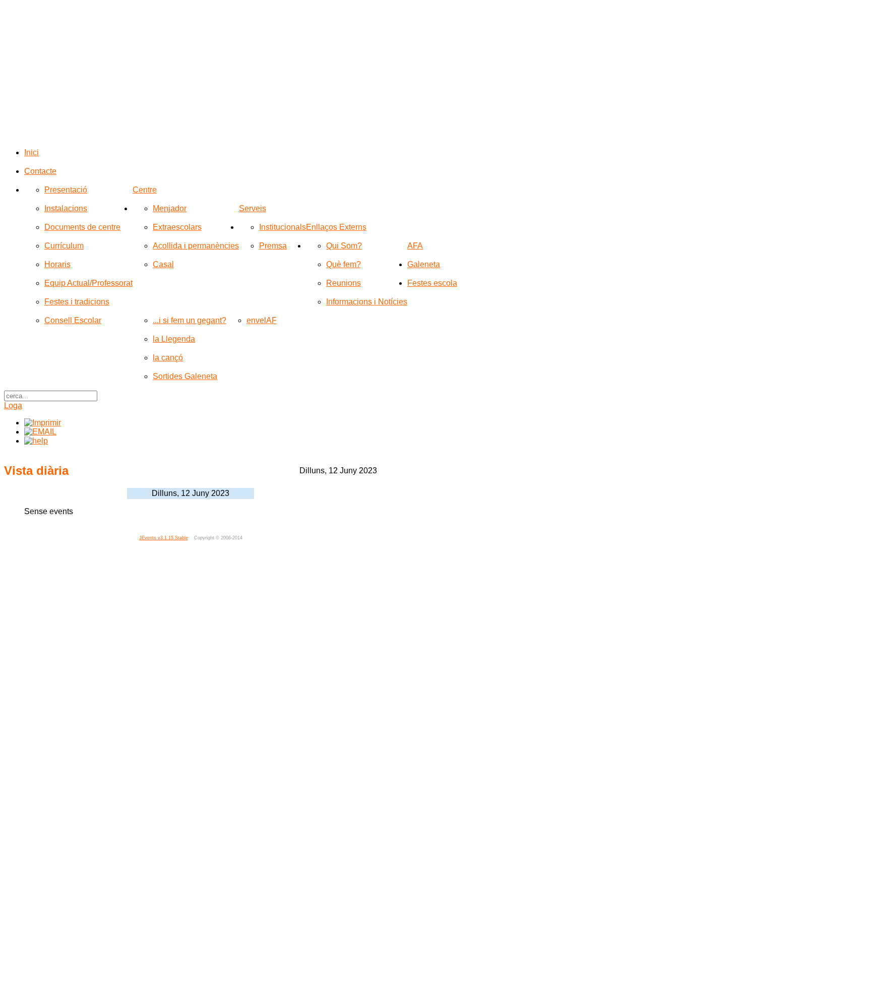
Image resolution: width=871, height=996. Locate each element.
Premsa (273, 245)
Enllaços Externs (336, 227)
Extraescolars (177, 227)
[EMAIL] (40, 431)
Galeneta (423, 264)
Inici (31, 152)
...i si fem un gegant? (189, 320)
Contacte (40, 171)
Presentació (65, 189)
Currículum (64, 245)
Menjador (169, 208)
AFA (415, 245)
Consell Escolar (72, 320)
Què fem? (343, 264)
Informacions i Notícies (366, 301)
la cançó (168, 357)
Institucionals (282, 227)
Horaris (57, 264)
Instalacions (65, 208)
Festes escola (432, 283)
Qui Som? (344, 245)
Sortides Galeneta (185, 376)
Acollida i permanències (196, 245)
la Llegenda (174, 339)
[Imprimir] (42, 422)
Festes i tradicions (76, 301)
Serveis (252, 208)
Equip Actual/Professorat (88, 283)
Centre (145, 189)
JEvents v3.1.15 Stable (163, 537)
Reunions (343, 283)
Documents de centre (82, 227)
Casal (163, 264)
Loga (13, 405)
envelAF (261, 320)
